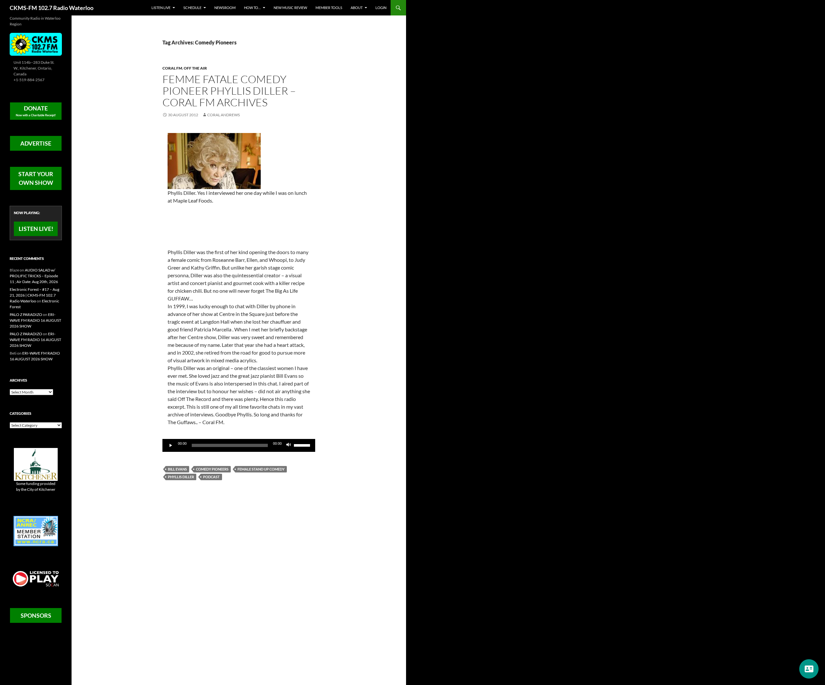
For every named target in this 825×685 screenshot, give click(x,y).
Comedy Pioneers (212, 469)
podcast (211, 477)
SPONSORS (36, 615)
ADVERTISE (35, 143)
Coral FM (172, 68)
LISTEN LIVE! (36, 228)
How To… (252, 7)
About (357, 7)
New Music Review (290, 7)
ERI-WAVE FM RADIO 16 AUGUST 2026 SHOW (35, 320)
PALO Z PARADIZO (26, 314)
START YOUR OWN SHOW (35, 178)
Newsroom (225, 7)
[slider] (303, 445)
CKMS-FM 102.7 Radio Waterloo (51, 7)
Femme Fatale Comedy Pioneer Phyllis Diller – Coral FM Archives (229, 90)
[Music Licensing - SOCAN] (36, 578)
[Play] (171, 445)
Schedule (192, 7)
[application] (238, 445)
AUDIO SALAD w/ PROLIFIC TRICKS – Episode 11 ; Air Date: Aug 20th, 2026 (34, 276)
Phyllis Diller (181, 477)
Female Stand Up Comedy (261, 469)
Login (380, 7)
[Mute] (289, 445)
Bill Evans (177, 469)
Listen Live (160, 7)
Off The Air (195, 68)
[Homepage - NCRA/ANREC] (36, 530)
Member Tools (328, 7)
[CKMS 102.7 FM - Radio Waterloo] (36, 43)
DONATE (36, 111)
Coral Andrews (223, 114)
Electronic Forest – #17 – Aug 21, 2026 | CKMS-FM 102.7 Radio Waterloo (34, 295)
